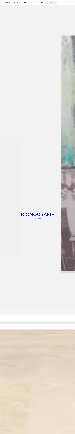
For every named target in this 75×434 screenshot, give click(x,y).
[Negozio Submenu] (32, 2)
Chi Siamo (24, 2)
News (42, 2)
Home (18, 2)
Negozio (30, 2)
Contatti (37, 2)
